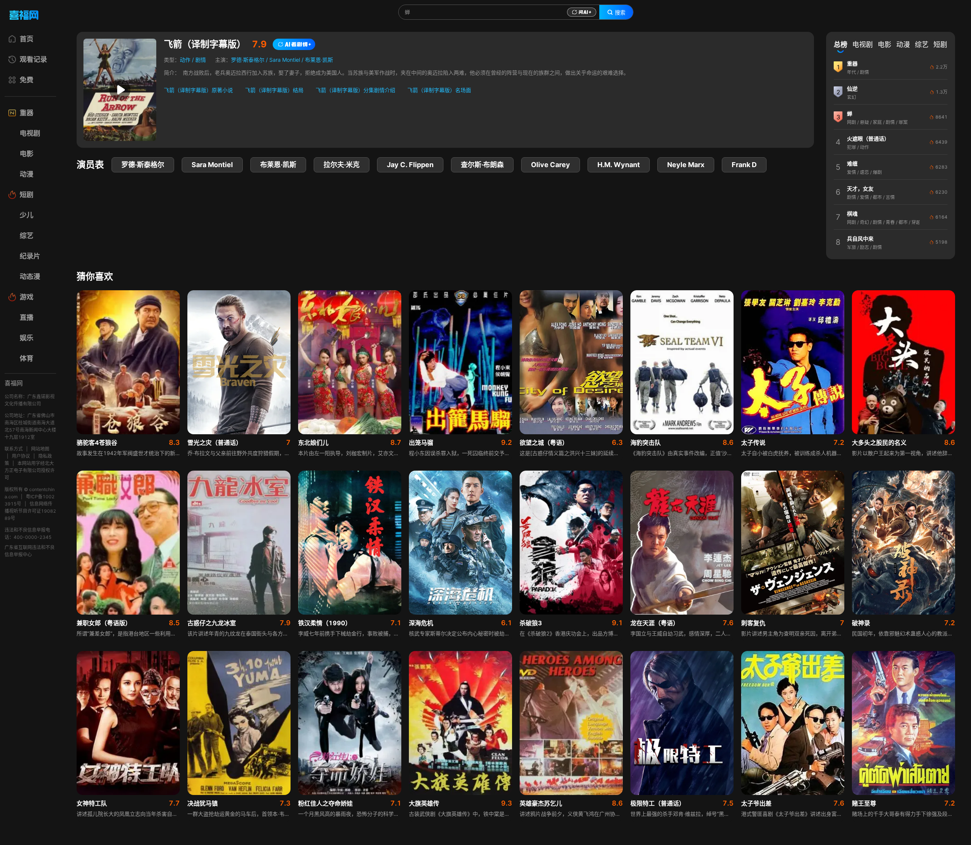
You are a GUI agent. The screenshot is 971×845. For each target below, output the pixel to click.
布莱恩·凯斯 (319, 59)
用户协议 (21, 456)
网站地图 (40, 449)
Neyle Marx (685, 165)
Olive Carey (550, 165)
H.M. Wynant (618, 165)
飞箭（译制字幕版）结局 (274, 90)
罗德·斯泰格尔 (247, 59)
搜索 (620, 12)
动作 (185, 59)
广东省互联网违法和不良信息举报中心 (30, 551)
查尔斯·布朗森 (482, 165)
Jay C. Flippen (410, 165)
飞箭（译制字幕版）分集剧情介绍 (355, 90)
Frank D (744, 165)
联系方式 (14, 449)
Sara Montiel (284, 59)
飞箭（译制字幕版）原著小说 (198, 90)
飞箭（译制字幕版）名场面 (439, 90)
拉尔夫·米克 (342, 165)
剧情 (200, 59)
